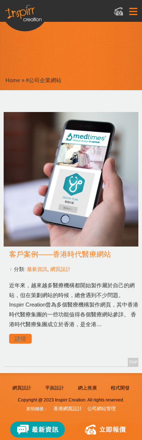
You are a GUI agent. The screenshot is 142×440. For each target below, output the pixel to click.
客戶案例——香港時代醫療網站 (60, 254)
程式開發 (120, 388)
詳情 (20, 339)
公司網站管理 (101, 408)
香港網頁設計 (68, 408)
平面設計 (54, 388)
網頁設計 (60, 269)
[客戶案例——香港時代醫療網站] (71, 244)
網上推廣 (87, 388)
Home (12, 80)
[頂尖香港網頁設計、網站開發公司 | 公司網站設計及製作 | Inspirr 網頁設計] (62, 17)
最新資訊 (37, 269)
